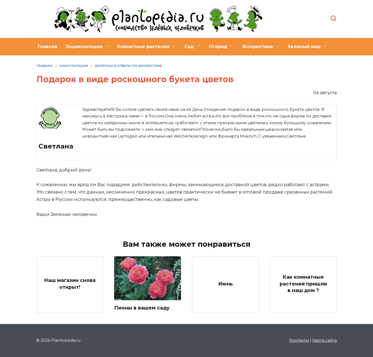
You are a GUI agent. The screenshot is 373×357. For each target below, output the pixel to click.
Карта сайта (324, 340)
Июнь (225, 283)
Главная (47, 46)
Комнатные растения (143, 46)
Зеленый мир (304, 46)
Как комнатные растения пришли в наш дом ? (303, 283)
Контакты (299, 340)
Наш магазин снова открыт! (70, 283)
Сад (189, 46)
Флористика (257, 46)
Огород (218, 46)
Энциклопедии (84, 46)
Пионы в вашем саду (142, 308)
